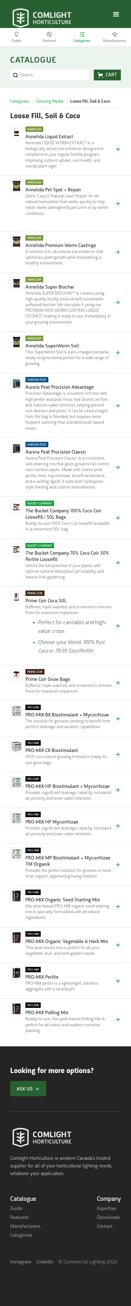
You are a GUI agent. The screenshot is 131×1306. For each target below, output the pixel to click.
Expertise (106, 1208)
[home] (42, 14)
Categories (19, 101)
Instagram (20, 1262)
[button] (116, 14)
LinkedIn (44, 1262)
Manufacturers (25, 1226)
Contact (105, 1226)
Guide (16, 1208)
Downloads (108, 1217)
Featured (19, 1217)
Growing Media (49, 101)
